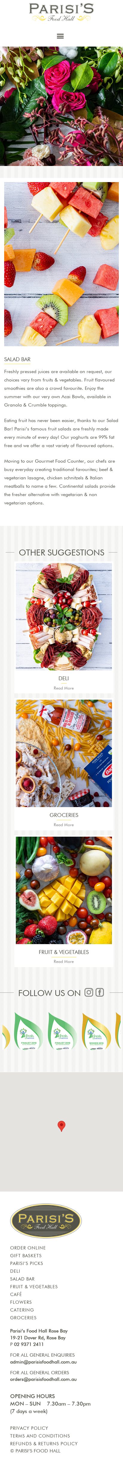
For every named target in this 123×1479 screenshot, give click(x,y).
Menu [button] (64, 38)
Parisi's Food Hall (61, 12)
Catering (22, 1310)
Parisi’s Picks (26, 1263)
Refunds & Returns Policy (44, 1444)
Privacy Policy (29, 1428)
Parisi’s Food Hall (38, 1451)
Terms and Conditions (40, 1436)
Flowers (21, 1302)
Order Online (28, 1248)
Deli (15, 1271)
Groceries (23, 1318)
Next (118, 101)
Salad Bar (22, 1279)
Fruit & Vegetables (34, 1287)
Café (16, 1294)
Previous (5, 101)
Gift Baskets (26, 1256)
